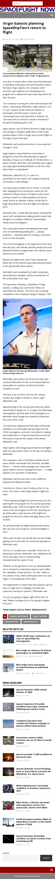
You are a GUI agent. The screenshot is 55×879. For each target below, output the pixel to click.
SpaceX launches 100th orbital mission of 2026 (31, 690)
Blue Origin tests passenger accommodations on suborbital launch (32, 667)
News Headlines (12, 682)
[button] (51, 15)
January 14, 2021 (24, 673)
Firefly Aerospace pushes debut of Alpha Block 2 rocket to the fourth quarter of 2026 (33, 822)
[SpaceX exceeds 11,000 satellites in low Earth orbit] (8, 757)
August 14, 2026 (24, 794)
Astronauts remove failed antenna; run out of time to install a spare (33, 740)
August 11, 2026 (24, 828)
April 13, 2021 (23, 656)
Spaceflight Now (42, 644)
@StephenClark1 (39, 609)
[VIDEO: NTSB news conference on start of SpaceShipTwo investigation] (8, 639)
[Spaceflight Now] (27, 10)
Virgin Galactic (31, 622)
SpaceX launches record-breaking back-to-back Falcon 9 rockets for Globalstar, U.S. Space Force (33, 771)
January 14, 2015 (12, 39)
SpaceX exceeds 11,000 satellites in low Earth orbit (34, 755)
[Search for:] (27, 3)
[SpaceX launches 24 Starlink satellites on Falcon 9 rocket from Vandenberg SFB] (8, 839)
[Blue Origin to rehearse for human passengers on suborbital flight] (8, 653)
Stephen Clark (29, 39)
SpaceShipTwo (11, 622)
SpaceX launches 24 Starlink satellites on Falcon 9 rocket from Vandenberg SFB (33, 838)
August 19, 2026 (24, 729)
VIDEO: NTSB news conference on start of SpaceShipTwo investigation (33, 638)
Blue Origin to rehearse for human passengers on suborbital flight (33, 651)
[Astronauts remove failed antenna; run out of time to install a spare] (8, 740)
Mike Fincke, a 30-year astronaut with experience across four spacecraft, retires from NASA (33, 805)
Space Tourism (40, 616)
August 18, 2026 (24, 746)
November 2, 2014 (25, 644)
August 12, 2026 (24, 811)
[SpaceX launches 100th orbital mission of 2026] (8, 692)
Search (6, 853)
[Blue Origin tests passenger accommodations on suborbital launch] (8, 667)
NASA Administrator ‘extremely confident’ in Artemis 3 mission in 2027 (33, 788)
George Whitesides (19, 616)
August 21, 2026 (24, 695)
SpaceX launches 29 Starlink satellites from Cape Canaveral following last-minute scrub (32, 706)
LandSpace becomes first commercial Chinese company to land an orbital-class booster (33, 723)
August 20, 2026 (24, 712)
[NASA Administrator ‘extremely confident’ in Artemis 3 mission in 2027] (8, 788)
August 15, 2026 (24, 777)
